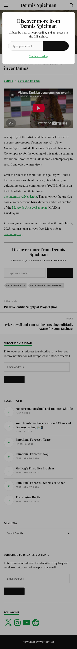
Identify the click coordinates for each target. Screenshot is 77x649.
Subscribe (55, 46)
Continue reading (38, 56)
